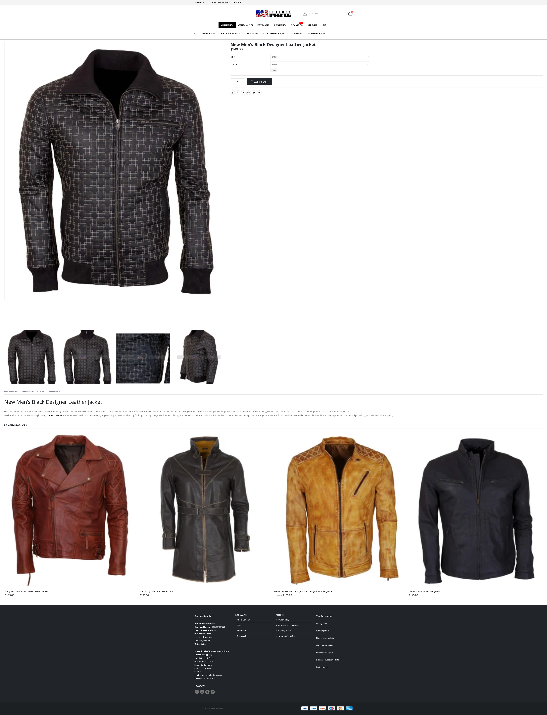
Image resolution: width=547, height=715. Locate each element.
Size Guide (312, 25)
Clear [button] (274, 70)
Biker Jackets (280, 25)
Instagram (213, 692)
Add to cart (261, 81)
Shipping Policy (284, 630)
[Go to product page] (71, 510)
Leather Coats (322, 667)
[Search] (342, 13)
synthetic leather (54, 415)
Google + (248, 92)
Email (259, 92)
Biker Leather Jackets (325, 638)
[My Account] (305, 14)
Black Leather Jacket (324, 645)
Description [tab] (10, 391)
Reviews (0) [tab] (54, 391)
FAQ (239, 625)
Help (324, 25)
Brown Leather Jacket (325, 652)
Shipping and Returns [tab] (33, 391)
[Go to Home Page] (195, 33)
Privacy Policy (283, 620)
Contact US (241, 636)
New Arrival (297, 24)
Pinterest (254, 92)
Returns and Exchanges (288, 625)
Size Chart (241, 630)
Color (233, 64)
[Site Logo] (273, 14)
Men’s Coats (263, 25)
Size (232, 57)
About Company (244, 620)
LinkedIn (243, 92)
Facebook (232, 92)
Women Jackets (245, 25)
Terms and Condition (287, 636)
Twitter (238, 92)
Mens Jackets (227, 25)
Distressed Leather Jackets (327, 660)
